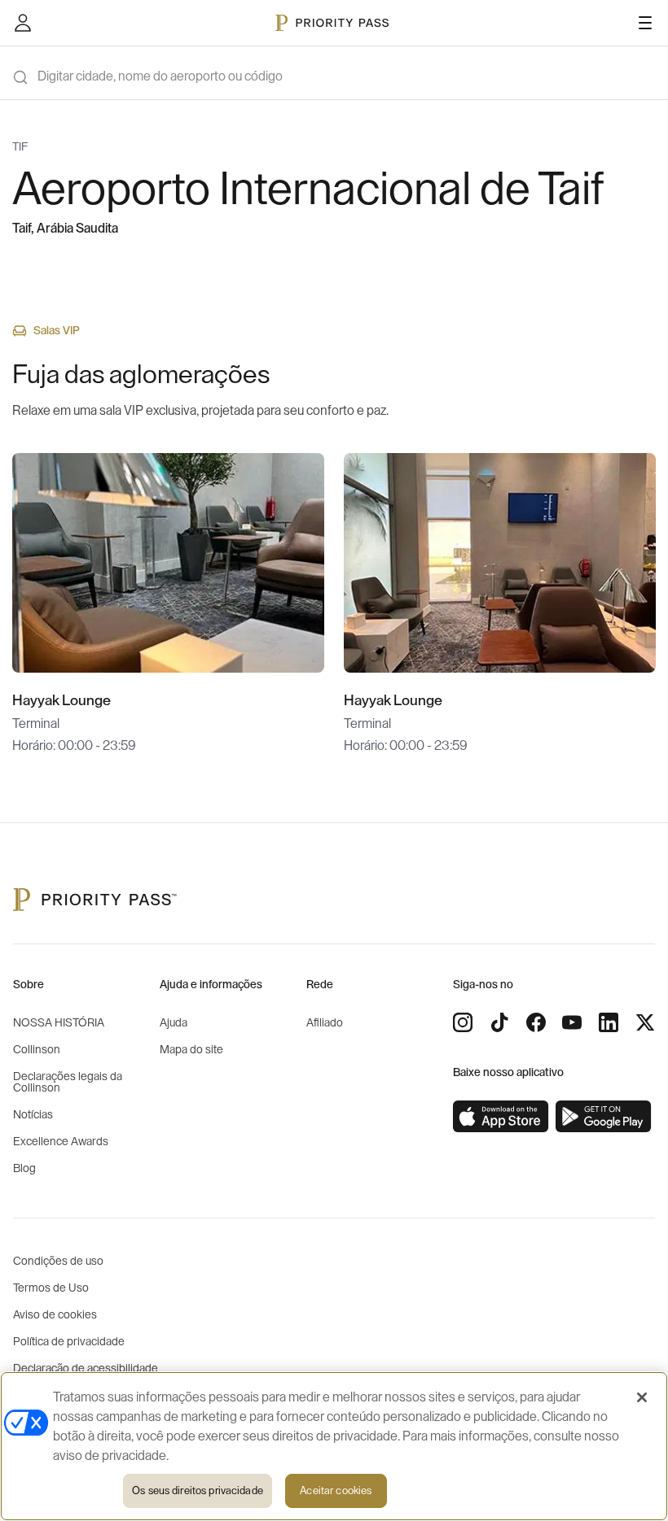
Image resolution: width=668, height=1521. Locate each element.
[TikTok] (499, 1022)
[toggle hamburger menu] (645, 23)
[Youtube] (572, 1022)
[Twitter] (645, 1022)
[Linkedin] (608, 1022)
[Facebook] (536, 1022)
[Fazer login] (23, 23)
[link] (501, 1116)
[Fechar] (642, 1397)
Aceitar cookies (335, 1490)
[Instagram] (462, 1022)
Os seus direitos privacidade (197, 1490)
